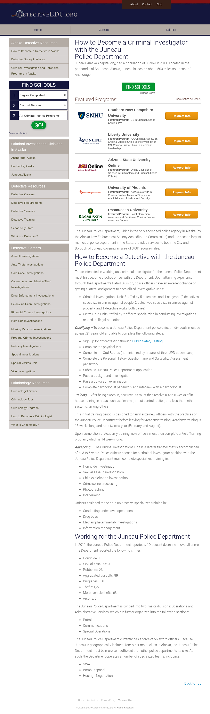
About (134, 4)
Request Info (182, 115)
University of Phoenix (127, 188)
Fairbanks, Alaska (22, 166)
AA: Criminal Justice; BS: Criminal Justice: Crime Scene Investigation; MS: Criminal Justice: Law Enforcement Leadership (133, 143)
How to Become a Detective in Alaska (35, 51)
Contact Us (92, 700)
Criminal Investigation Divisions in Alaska (36, 147)
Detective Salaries (23, 211)
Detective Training (23, 219)
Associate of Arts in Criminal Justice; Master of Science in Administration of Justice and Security (130, 195)
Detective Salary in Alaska (28, 59)
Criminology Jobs (22, 399)
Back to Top (192, 683)
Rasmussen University (128, 210)
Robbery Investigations (26, 346)
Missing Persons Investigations (31, 329)
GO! (38, 125)
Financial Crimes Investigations (31, 312)
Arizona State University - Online (130, 163)
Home (38, 30)
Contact (147, 4)
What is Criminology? (25, 424)
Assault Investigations (25, 256)
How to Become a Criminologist (31, 416)
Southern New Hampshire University (130, 113)
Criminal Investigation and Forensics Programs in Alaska (34, 70)
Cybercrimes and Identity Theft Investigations (31, 284)
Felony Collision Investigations (30, 304)
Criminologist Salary (24, 391)
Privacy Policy (108, 700)
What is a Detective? (24, 236)
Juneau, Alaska (21, 174)
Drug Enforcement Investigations (32, 295)
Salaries (171, 30)
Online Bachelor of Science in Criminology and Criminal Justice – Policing (133, 173)
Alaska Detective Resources (34, 43)
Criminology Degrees (25, 407)
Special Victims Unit (24, 362)
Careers (104, 30)
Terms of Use (125, 700)
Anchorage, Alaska (23, 157)
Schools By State (22, 228)
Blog (159, 4)
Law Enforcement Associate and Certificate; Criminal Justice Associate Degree (131, 217)
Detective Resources (28, 186)
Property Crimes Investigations (31, 337)
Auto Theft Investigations (27, 264)
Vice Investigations (23, 371)
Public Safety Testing (147, 341)
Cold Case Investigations (27, 273)
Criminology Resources (30, 383)
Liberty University (123, 134)
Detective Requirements (26, 202)
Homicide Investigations (26, 320)
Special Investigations (25, 354)
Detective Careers (23, 194)
